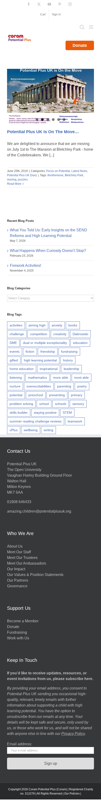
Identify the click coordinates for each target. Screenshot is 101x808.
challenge (17, 334)
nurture (15, 386)
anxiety (57, 325)
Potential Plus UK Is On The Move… (43, 131)
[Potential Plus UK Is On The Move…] (50, 96)
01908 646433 (19, 502)
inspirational (49, 369)
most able (81, 377)
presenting (57, 395)
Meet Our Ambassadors (26, 563)
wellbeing (31, 430)
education (80, 343)
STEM (67, 412)
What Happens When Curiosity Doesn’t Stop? (48, 251)
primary (76, 395)
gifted (14, 360)
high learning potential (40, 360)
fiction (30, 351)
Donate (80, 45)
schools (60, 404)
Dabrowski (80, 334)
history (68, 360)
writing (48, 430)
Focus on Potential (58, 171)
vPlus (14, 430)
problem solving (21, 404)
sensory (78, 404)
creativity (59, 334)
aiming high (37, 325)
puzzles (23, 179)
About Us (15, 546)
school (44, 404)
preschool (35, 395)
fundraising (69, 351)
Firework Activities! (25, 265)
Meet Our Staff (19, 552)
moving (11, 179)
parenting (64, 386)
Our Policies (72, 793)
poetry (82, 386)
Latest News (79, 171)
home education (22, 369)
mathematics (37, 377)
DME (13, 343)
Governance (17, 586)
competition (38, 334)
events (14, 351)
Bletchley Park (74, 175)
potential (16, 395)
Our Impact (16, 569)
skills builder (19, 412)
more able (60, 377)
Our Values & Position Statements (35, 575)
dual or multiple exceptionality (45, 343)
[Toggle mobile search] (82, 27)
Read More (14, 183)
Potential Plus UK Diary (22, 175)
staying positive (45, 412)
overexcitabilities (39, 386)
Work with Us (18, 638)
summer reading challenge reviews (36, 421)
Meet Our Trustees (22, 558)
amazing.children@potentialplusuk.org (39, 511)
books (72, 325)
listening (16, 377)
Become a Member (23, 621)
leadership (71, 369)
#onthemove (55, 175)
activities (16, 325)
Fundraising (17, 632)
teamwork (75, 421)
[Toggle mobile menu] (91, 27)
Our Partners (17, 580)
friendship (47, 351)
